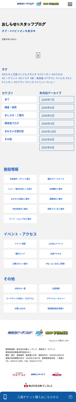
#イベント (40, 82)
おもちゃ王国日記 (14, 131)
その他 (8, 139)
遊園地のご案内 (55, 198)
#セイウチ (23, 78)
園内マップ (20, 253)
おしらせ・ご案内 (14, 115)
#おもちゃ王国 (10, 74)
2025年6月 (48, 147)
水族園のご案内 (55, 188)
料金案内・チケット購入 (20, 178)
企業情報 (56, 288)
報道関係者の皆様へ (56, 308)
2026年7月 (48, 99)
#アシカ (29, 82)
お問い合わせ (20, 308)
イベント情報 (20, 243)
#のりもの (57, 74)
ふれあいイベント (56, 243)
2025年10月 (49, 131)
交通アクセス (55, 253)
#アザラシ (49, 78)
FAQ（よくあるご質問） (56, 263)
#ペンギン (7, 82)
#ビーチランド (10, 78)
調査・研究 (11, 107)
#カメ (69, 78)
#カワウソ (19, 82)
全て (7, 99)
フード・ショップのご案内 (20, 218)
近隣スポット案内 (20, 263)
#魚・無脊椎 (37, 78)
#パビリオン (44, 74)
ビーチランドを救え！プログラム (20, 298)
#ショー (50, 82)
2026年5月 (48, 115)
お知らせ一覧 (20, 288)
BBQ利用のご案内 (20, 208)
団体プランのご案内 (56, 208)
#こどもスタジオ (27, 74)
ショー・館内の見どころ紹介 (20, 188)
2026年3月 (48, 123)
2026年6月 (48, 107)
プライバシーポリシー (56, 298)
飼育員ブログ (12, 123)
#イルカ (60, 78)
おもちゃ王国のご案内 (20, 198)
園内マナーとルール (56, 178)
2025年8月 (48, 139)
